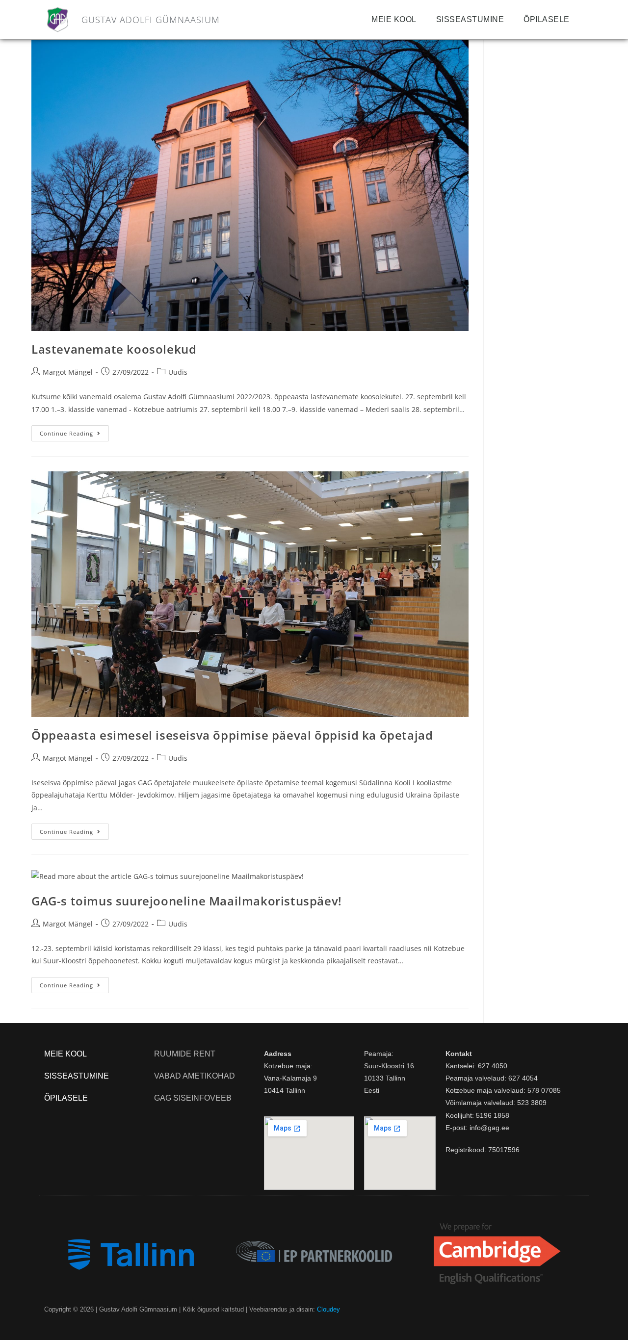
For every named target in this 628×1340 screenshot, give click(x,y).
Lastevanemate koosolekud (113, 349)
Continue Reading (74, 431)
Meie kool (394, 19)
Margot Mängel (68, 372)
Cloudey (328, 1309)
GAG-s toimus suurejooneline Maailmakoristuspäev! (186, 901)
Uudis (177, 372)
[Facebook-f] (580, 1309)
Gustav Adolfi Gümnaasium (150, 20)
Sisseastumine (470, 19)
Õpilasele (546, 19)
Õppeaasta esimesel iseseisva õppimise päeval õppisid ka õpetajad (232, 735)
